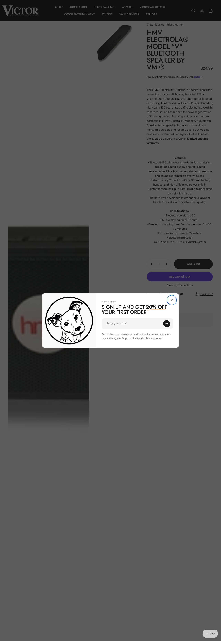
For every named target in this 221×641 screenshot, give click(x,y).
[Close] (172, 300)
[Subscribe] (166, 323)
